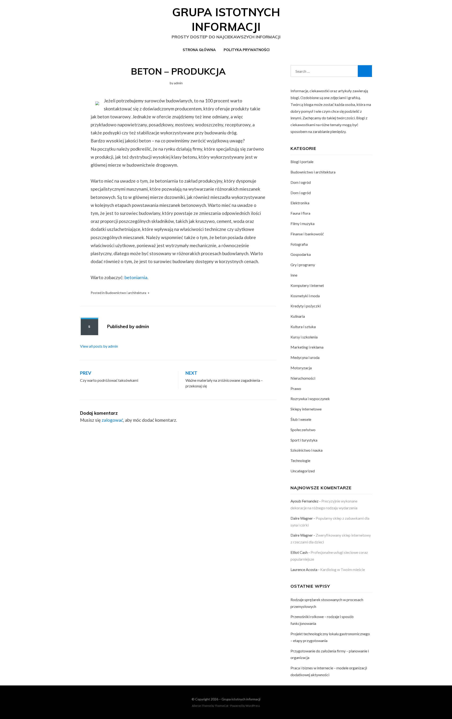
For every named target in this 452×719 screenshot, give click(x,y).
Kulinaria (298, 316)
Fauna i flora (300, 213)
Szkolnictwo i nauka (307, 450)
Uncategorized (303, 471)
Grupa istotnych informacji (241, 699)
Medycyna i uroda (305, 357)
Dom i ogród (301, 182)
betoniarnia (136, 277)
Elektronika (300, 203)
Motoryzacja (301, 368)
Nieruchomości (303, 378)
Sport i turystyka (304, 440)
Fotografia (299, 244)
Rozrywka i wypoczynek (310, 398)
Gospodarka (301, 254)
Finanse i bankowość (307, 234)
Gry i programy (303, 264)
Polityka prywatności (247, 50)
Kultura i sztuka (303, 326)
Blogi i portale (302, 161)
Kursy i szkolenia (304, 337)
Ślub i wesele (301, 419)
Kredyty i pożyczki (306, 306)
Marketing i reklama (307, 347)
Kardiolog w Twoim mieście (342, 569)
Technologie (300, 460)
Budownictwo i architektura (125, 293)
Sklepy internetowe (306, 409)
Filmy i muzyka (303, 223)
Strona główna (199, 50)
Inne (294, 275)
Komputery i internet (307, 285)
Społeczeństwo (303, 429)
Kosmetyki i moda (305, 295)
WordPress (253, 705)
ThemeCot (221, 705)
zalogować (112, 420)
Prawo (296, 388)
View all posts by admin (99, 346)
